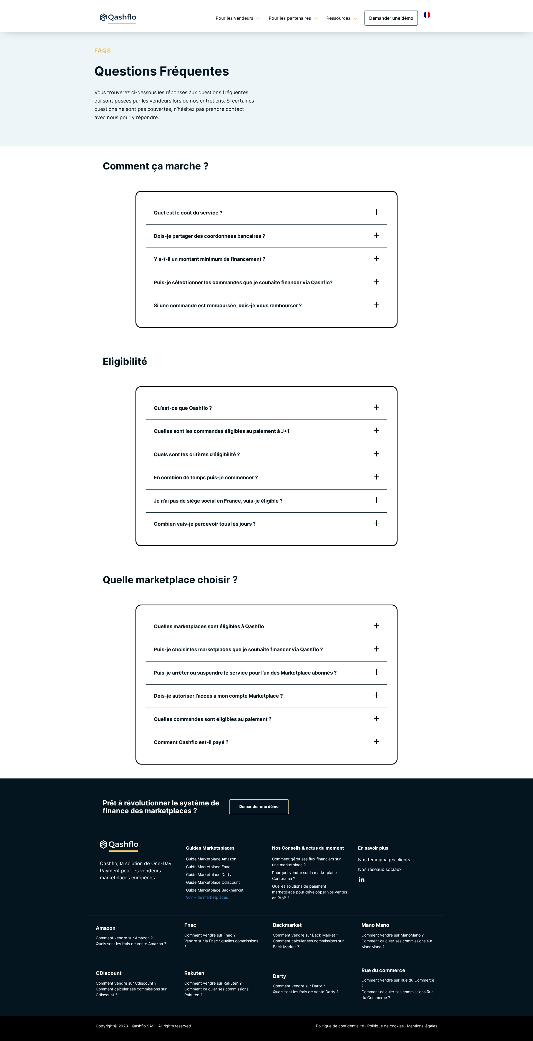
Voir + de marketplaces (207, 897)
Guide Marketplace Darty (209, 874)
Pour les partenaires (290, 18)
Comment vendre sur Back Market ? (305, 934)
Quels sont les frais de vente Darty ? (305, 991)
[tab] (266, 213)
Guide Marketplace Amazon (211, 859)
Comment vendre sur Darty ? (299, 985)
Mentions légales (422, 1025)
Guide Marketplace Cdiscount (213, 882)
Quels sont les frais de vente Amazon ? (131, 943)
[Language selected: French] (428, 14)
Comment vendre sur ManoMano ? (392, 934)
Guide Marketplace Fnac (208, 866)
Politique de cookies (385, 1025)
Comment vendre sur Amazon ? (124, 937)
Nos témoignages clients (384, 859)
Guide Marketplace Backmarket (214, 890)
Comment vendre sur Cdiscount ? (126, 982)
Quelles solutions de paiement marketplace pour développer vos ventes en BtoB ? (309, 892)
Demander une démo (391, 18)
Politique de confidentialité (340, 1025)
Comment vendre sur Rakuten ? (213, 982)
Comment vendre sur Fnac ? (209, 934)
